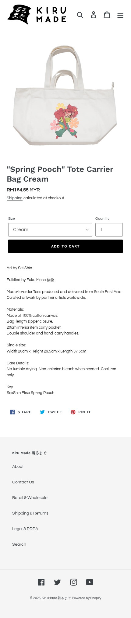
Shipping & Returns (30, 513)
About (18, 466)
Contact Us (23, 482)
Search (19, 544)
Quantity (102, 219)
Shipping (15, 198)
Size (11, 219)
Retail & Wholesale (30, 498)
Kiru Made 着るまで (56, 598)
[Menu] (120, 14)
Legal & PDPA (25, 529)
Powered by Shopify (86, 598)
